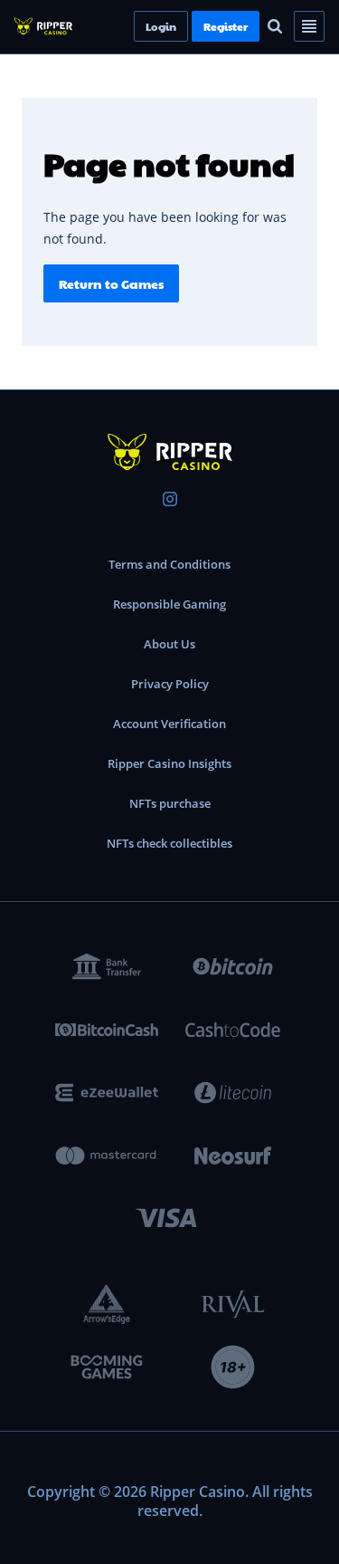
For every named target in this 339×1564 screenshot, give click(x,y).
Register (256, 26)
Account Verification (169, 723)
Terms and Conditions (169, 564)
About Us (169, 644)
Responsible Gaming (169, 604)
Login (191, 26)
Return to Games (111, 283)
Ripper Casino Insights (169, 763)
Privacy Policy (170, 684)
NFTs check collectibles (169, 843)
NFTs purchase (170, 803)
